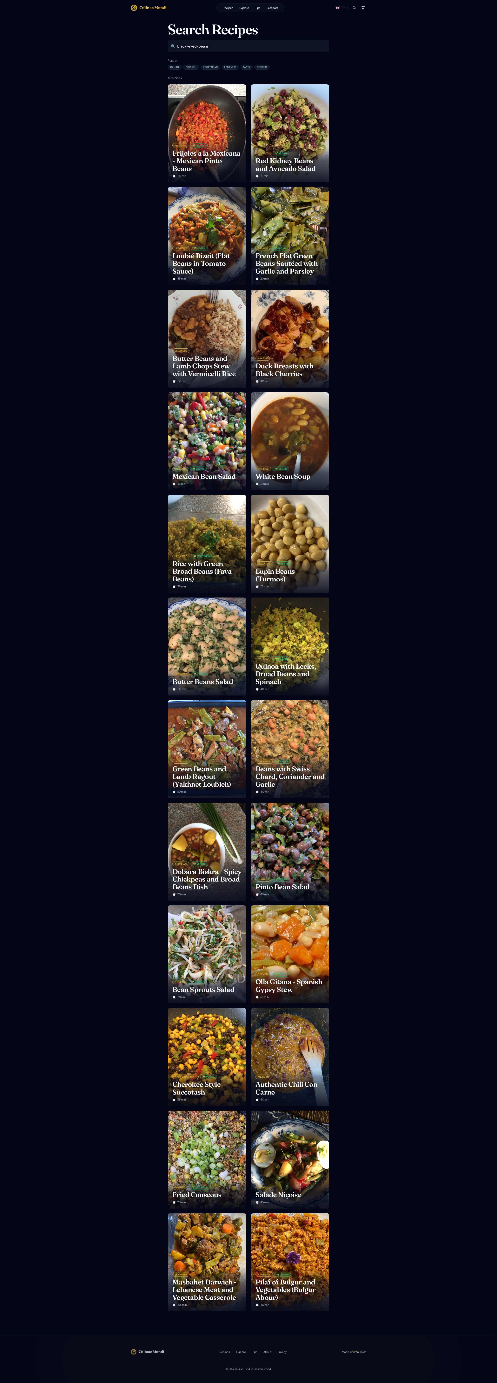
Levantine (264, 563)
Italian (174, 67)
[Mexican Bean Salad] (207, 441)
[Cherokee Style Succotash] (207, 1057)
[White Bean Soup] (290, 441)
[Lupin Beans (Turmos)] (290, 544)
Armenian (264, 1274)
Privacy (282, 1352)
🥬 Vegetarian (203, 556)
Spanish (263, 974)
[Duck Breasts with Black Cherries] (290, 339)
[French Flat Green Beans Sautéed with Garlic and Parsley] (290, 236)
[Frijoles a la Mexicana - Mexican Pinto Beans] (207, 133)
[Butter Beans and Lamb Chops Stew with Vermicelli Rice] (207, 339)
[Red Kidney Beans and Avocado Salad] (290, 133)
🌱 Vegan (198, 145)
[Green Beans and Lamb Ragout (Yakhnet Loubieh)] (207, 749)
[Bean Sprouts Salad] (207, 954)
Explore (244, 8)
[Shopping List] (363, 7)
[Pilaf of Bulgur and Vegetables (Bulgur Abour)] (290, 1262)
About (267, 1352)
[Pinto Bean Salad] (290, 852)
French (263, 248)
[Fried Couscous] (207, 1160)
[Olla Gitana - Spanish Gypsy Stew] (290, 954)
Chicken (191, 67)
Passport (272, 8)
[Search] (354, 7)
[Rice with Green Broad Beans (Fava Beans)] (207, 544)
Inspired (263, 153)
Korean (180, 981)
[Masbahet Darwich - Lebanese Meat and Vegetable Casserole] (207, 1262)
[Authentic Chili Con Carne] (290, 1057)
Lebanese (230, 67)
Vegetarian (210, 67)
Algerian (181, 864)
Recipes (228, 8)
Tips (257, 8)
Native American (185, 1076)
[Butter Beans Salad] (207, 646)
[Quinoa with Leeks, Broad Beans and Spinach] (290, 646)
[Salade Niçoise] (290, 1160)
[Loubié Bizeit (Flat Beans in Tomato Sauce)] (207, 236)
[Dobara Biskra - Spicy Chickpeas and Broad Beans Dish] (207, 852)
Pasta (246, 67)
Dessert (262, 67)
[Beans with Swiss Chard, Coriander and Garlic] (290, 749)
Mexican (180, 145)
